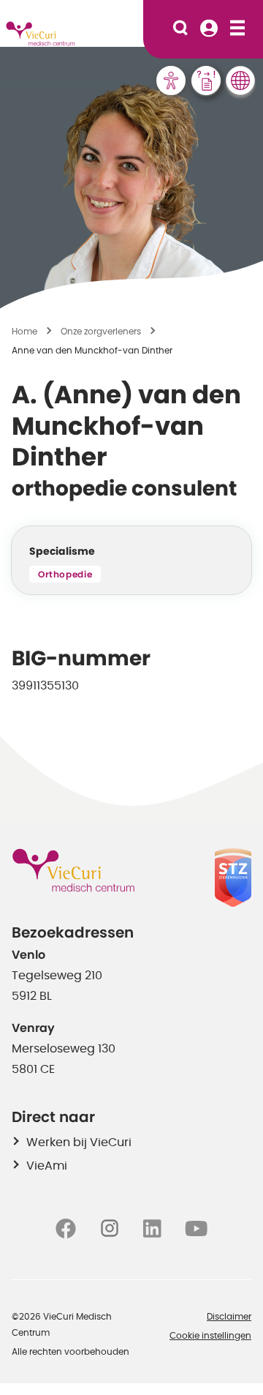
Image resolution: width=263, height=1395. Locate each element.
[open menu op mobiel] (237, 29)
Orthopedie (65, 574)
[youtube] (196, 1228)
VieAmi (46, 1166)
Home (24, 331)
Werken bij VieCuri (79, 1142)
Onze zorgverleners (101, 331)
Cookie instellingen (210, 1335)
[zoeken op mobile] (180, 29)
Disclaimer (229, 1316)
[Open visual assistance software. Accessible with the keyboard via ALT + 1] (171, 80)
